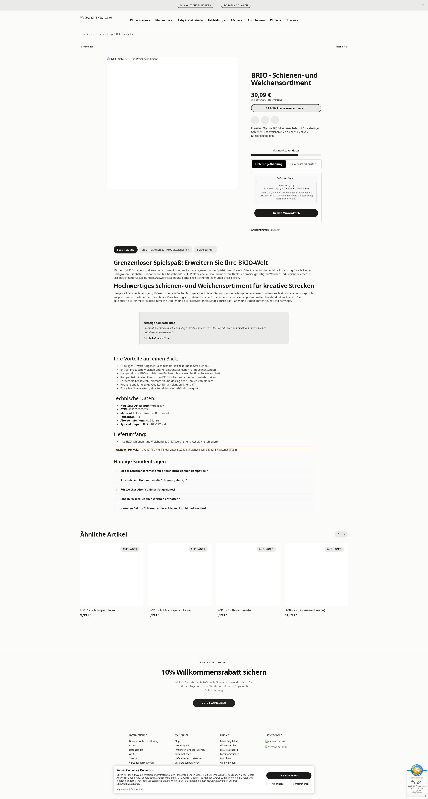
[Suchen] (327, 20)
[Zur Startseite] (100, 21)
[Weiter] (344, 534)
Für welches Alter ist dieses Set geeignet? (148, 489)
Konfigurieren (301, 783)
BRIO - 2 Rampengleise (97, 610)
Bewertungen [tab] (205, 249)
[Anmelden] (335, 20)
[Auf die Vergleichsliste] (265, 120)
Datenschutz (137, 789)
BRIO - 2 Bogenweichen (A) (305, 610)
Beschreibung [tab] (125, 249)
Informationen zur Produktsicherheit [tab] (165, 249)
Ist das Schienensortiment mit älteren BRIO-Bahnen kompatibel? (164, 471)
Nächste (340, 46)
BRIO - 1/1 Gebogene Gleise (169, 610)
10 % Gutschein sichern (195, 5)
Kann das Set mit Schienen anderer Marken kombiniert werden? (163, 508)
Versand (277, 100)
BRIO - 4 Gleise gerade (234, 610)
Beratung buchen (236, 5)
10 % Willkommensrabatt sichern (286, 108)
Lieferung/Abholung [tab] (269, 164)
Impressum (122, 789)
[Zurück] (338, 534)
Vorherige (88, 46)
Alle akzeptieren (289, 775)
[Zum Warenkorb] (344, 20)
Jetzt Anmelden (214, 703)
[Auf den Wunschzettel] (255, 120)
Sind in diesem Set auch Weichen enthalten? (150, 499)
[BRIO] (286, 63)
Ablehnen (277, 783)
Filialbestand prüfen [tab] (303, 164)
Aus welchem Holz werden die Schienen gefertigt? (154, 480)
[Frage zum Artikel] (275, 120)
